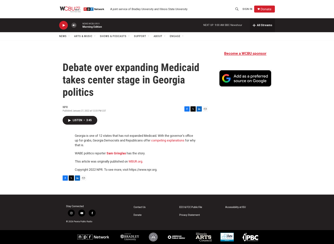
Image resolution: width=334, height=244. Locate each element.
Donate (266, 9)
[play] (63, 25)
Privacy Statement (189, 215)
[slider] (79, 25)
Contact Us (140, 207)
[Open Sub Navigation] (69, 36)
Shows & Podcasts (113, 36)
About (158, 36)
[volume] (74, 25)
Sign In (247, 9)
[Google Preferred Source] (245, 78)
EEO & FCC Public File (190, 207)
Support (140, 36)
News (63, 36)
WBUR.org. (136, 161)
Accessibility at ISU (235, 207)
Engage (175, 36)
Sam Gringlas (116, 153)
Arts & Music (83, 36)
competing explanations (167, 140)
